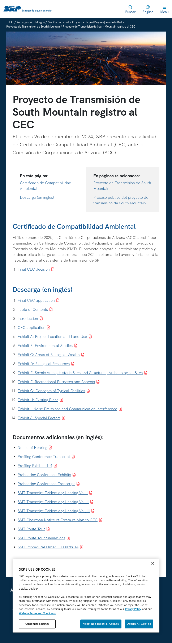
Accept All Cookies (139, 624)
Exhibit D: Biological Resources (44, 363)
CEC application (31, 327)
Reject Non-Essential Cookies (101, 624)
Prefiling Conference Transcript (44, 456)
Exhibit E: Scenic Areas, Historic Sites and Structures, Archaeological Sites (80, 372)
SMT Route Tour (31, 529)
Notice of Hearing (32, 447)
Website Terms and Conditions (37, 613)
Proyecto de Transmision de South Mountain (33, 26)
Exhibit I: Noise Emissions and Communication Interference (67, 408)
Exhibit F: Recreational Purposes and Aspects (56, 381)
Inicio (10, 22)
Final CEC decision (34, 269)
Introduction (28, 318)
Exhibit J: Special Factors (39, 417)
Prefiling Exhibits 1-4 (35, 465)
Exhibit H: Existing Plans (38, 399)
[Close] (152, 563)
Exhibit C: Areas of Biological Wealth (49, 354)
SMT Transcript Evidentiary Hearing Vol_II (53, 501)
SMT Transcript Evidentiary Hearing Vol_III (54, 510)
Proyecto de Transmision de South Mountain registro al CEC (99, 26)
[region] (86, 596)
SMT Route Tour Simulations (41, 538)
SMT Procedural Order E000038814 (48, 547)
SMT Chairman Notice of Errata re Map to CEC (58, 519)
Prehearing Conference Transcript (46, 483)
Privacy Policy (133, 609)
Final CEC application (36, 300)
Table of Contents (33, 309)
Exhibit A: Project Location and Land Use (52, 336)
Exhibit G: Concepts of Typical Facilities (51, 390)
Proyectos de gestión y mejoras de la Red (97, 22)
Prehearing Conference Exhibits (44, 474)
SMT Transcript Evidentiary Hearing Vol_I (53, 492)
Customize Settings (37, 624)
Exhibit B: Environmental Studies (45, 345)
